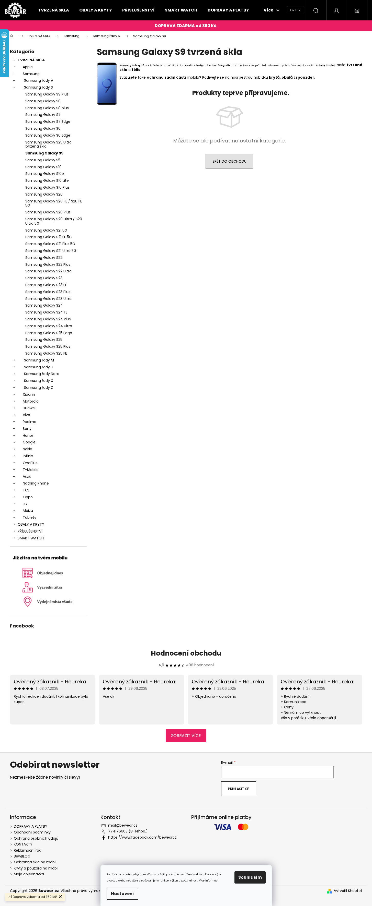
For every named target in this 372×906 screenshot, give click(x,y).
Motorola (31, 401)
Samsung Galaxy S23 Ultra (48, 298)
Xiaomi (29, 394)
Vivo (26, 414)
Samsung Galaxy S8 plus (47, 108)
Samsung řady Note (41, 373)
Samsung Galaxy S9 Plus (47, 94)
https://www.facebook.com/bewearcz (142, 837)
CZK (294, 10)
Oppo (28, 497)
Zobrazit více (186, 736)
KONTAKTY (23, 844)
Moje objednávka (29, 874)
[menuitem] (53, 10)
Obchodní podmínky (32, 832)
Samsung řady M (39, 360)
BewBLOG (22, 856)
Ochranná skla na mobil (35, 862)
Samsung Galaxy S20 (44, 194)
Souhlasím (250, 877)
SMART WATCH (31, 538)
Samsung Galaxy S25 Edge (48, 332)
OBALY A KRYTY (31, 524)
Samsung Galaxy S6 (43, 128)
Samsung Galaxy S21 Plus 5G (50, 243)
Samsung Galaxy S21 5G (46, 230)
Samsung (31, 73)
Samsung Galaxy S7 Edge (47, 121)
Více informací (208, 881)
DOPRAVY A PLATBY (30, 826)
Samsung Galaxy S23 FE (46, 284)
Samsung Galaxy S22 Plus (47, 264)
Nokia (27, 449)
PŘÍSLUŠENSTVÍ (30, 531)
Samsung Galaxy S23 (43, 278)
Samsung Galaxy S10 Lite (47, 180)
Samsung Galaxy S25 (43, 339)
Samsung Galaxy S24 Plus (48, 319)
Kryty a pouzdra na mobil (36, 868)
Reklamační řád (27, 850)
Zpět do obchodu (229, 161)
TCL (26, 490)
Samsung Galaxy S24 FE (46, 312)
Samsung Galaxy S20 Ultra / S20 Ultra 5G (53, 221)
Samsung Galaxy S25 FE (46, 353)
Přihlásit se (238, 788)
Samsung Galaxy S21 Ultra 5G (50, 250)
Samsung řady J (38, 367)
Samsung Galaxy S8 (43, 101)
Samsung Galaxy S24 (44, 305)
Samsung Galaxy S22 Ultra (48, 271)
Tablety (29, 517)
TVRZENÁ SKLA (31, 60)
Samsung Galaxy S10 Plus (47, 187)
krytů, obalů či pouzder (291, 77)
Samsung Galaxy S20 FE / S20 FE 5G (53, 203)
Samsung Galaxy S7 (43, 114)
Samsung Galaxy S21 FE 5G (48, 236)
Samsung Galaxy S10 (43, 167)
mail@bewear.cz (123, 825)
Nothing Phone (36, 483)
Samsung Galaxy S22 (43, 257)
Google (29, 442)
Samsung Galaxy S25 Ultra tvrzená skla (48, 144)
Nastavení (122, 894)
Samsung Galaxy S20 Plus (48, 212)
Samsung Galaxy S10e (44, 173)
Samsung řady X (38, 380)
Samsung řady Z (38, 387)
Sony (27, 428)
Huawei (29, 407)
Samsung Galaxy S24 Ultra (48, 326)
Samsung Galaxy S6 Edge (47, 135)
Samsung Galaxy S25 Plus (47, 346)
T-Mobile (31, 469)
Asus (27, 476)
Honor (28, 435)
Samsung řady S (38, 87)
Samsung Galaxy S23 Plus (47, 291)
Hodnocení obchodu (186, 653)
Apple (28, 66)
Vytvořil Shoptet (348, 890)
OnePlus (30, 462)
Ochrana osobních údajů (36, 838)
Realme (29, 421)
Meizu (28, 510)
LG (25, 503)
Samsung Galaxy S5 (42, 160)
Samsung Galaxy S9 (44, 153)
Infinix (28, 455)
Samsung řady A (38, 80)
